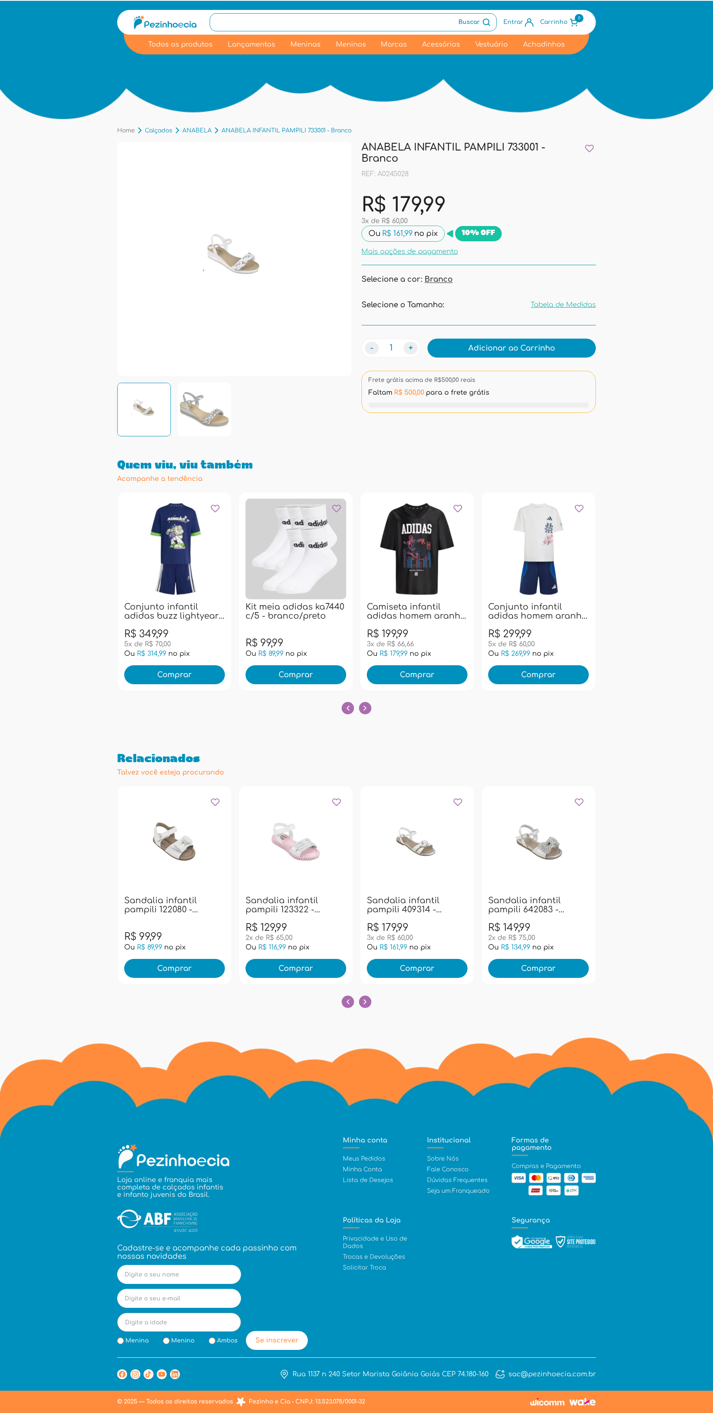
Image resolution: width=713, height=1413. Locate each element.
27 (305, 904)
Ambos (227, 1341)
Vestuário (491, 44)
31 (322, 611)
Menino (182, 1341)
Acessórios (441, 44)
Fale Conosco (448, 1169)
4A (156, 611)
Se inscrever (277, 1340)
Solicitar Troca (364, 1268)
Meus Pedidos (364, 1159)
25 (287, 611)
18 (183, 904)
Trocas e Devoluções (374, 1257)
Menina (137, 1341)
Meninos (351, 44)
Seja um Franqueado (458, 1191)
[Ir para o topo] (689, 1362)
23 (538, 904)
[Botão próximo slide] (365, 708)
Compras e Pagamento (546, 1166)
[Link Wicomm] (547, 1402)
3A (139, 611)
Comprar (174, 675)
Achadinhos (544, 44)
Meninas (305, 44)
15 (148, 904)
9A (210, 611)
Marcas (394, 44)
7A (192, 611)
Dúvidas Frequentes (457, 1180)
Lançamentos (251, 44)
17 (165, 904)
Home (126, 130)
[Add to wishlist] (589, 148)
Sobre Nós (443, 1159)
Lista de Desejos (368, 1180)
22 (269, 611)
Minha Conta (362, 1169)
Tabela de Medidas (563, 305)
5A (174, 611)
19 (201, 904)
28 (305, 611)
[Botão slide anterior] (347, 708)
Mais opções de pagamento (409, 251)
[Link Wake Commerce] (582, 1402)
